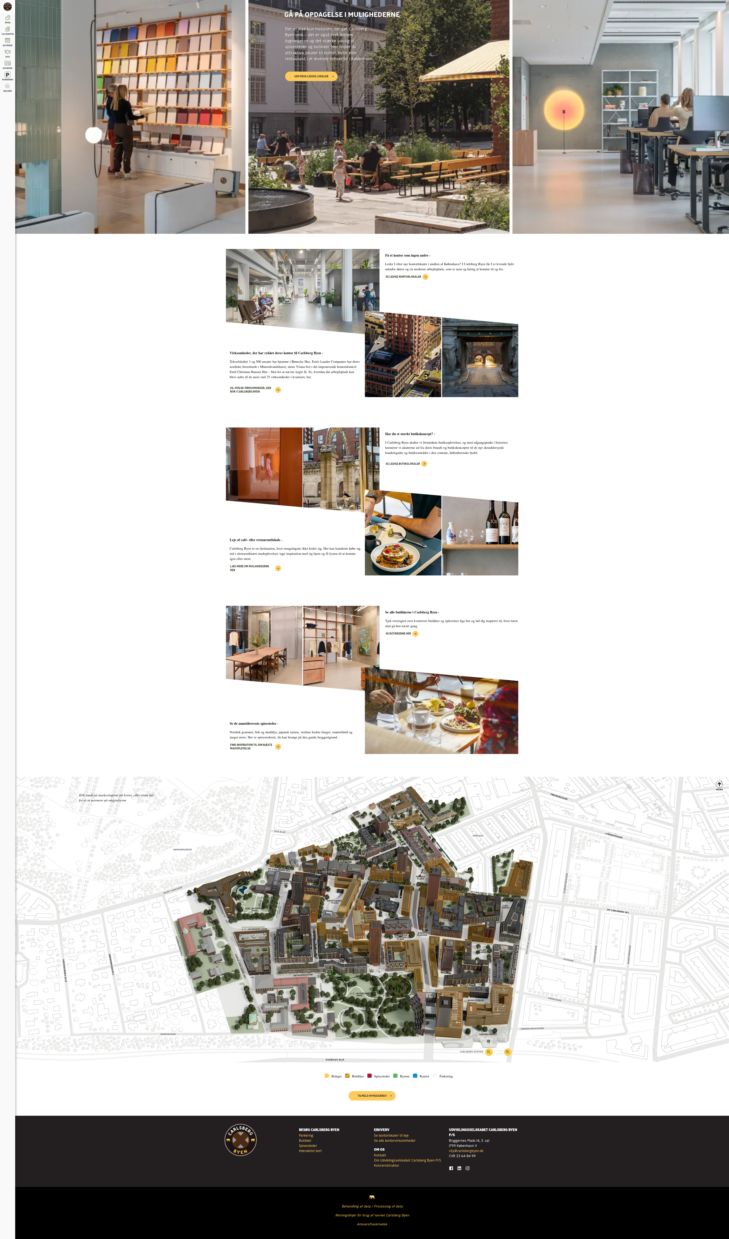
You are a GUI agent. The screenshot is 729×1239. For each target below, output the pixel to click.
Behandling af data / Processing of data (372, 1206)
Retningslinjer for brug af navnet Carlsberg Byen (372, 1215)
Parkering (446, 1076)
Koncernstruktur (386, 1165)
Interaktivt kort (310, 1151)
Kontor (424, 1076)
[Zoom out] (488, 1053)
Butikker (358, 1076)
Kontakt (380, 1155)
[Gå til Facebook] (451, 1168)
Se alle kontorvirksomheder (395, 1140)
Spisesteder (382, 1076)
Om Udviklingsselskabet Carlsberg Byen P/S (407, 1160)
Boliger (336, 1076)
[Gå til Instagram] (467, 1168)
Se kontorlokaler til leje (391, 1135)
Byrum (404, 1076)
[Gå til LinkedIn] (459, 1168)
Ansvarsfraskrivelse (372, 1224)
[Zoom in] (507, 1053)
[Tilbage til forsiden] (7, 6)
